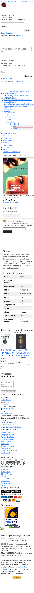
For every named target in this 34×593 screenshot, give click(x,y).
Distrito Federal (6, 474)
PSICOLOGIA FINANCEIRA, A (8, 352)
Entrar (27, 30)
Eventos (6, 149)
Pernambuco (5, 481)
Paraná (3, 476)
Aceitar (17, 577)
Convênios (11, 113)
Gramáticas (28, 104)
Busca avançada (27, 1)
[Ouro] (11, 516)
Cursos (6, 104)
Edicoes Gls (15, 198)
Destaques (11, 115)
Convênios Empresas (10, 136)
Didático (16, 126)
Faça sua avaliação (8, 392)
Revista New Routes (8, 437)
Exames (12, 104)
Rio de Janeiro (6, 483)
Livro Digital (14, 124)
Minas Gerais (5, 472)
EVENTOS (10, 122)
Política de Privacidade (9, 451)
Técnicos (6, 143)
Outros (6, 111)
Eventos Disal (6, 441)
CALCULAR (7, 232)
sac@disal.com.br (7, 413)
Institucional (5, 432)
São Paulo (4, 469)
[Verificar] (14, 527)
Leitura (6, 106)
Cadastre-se (19, 36)
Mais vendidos (8, 140)
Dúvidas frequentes (8, 422)
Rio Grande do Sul (7, 479)
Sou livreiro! (5, 453)
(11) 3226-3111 (6, 404)
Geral (15, 129)
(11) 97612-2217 (8, 409)
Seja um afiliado (6, 448)
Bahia (3, 485)
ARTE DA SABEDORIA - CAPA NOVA (23, 352)
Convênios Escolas (9, 134)
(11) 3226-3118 (6, 400)
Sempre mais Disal (7, 435)
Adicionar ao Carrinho (11, 215)
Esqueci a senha (7, 33)
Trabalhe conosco (7, 446)
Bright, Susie (7, 198)
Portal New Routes (7, 439)
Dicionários (8, 109)
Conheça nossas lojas (8, 1)
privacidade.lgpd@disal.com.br (12, 427)
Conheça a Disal (8, 147)
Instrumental (19, 104)
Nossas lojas (7, 145)
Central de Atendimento (11, 152)
